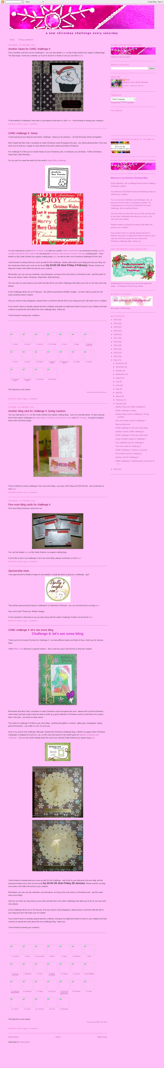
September (120, 374)
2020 (116, 327)
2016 (116, 342)
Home (12, 40)
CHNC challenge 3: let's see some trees (131, 435)
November (120, 367)
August (119, 378)
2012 (116, 356)
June (118, 385)
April (118, 393)
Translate (130, 103)
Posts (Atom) (24, 1042)
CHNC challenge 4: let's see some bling (30, 630)
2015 (116, 345)
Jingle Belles (40, 418)
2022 (116, 320)
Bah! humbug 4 (38, 251)
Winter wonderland (70, 251)
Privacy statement (26, 40)
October (119, 371)
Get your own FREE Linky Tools (97, 1022)
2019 (116, 331)
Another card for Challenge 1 (127, 457)
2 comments (33, 124)
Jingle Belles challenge (56, 160)
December (120, 363)
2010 (116, 469)
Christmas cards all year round (59, 418)
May (118, 389)
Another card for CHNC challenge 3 (129, 432)
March (118, 396)
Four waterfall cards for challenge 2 (129, 443)
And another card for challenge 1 (128, 453)
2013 (116, 353)
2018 (116, 334)
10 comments (33, 1028)
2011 (116, 360)
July (118, 381)
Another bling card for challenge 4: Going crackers (36, 411)
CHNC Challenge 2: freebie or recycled (131, 450)
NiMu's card (18, 649)
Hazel (128, 79)
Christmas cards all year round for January (67, 254)
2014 (116, 349)
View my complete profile (133, 85)
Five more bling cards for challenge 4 (29, 504)
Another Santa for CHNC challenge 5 (29, 48)
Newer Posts (13, 1037)
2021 (116, 323)
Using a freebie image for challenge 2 (130, 439)
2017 (116, 338)
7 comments (33, 399)
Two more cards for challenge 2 (128, 446)
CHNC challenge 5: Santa (22, 133)
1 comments (33, 620)
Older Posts (102, 1037)
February (120, 400)
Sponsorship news (18, 570)
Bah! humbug (81, 418)
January (119, 404)
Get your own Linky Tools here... (97, 392)
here (64, 53)
